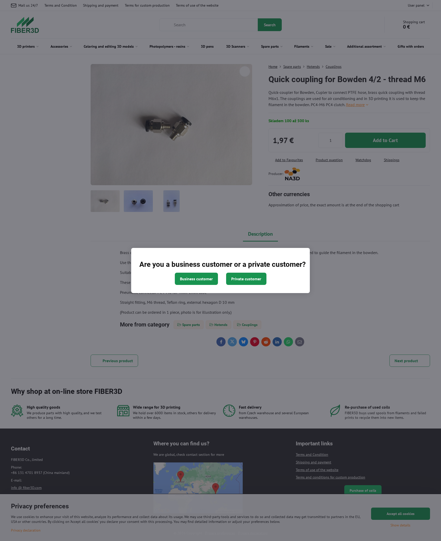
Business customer (196, 278)
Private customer (246, 278)
